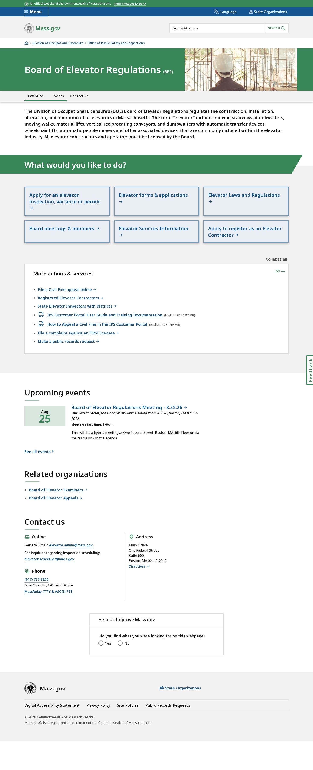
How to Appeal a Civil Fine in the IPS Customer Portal (97, 324)
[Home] (26, 43)
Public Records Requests (167, 705)
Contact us (79, 96)
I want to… (37, 96)
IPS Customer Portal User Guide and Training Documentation (105, 315)
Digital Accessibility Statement (52, 705)
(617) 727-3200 (36, 579)
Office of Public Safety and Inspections (116, 43)
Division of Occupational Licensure (58, 43)
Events (58, 96)
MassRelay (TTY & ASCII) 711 (48, 591)
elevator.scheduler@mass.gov (49, 559)
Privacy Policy (98, 705)
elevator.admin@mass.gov (71, 545)
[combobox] (229, 28)
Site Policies (128, 705)
